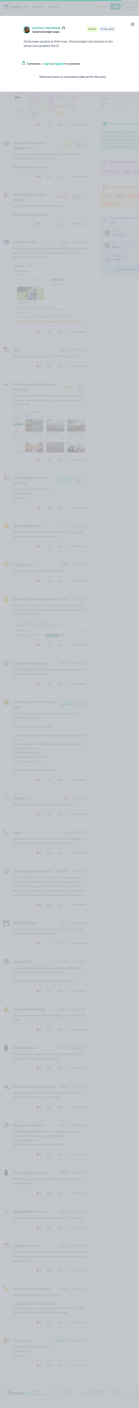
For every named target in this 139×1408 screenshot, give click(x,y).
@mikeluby (38, 28)
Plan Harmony (53, 28)
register (59, 63)
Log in (47, 63)
